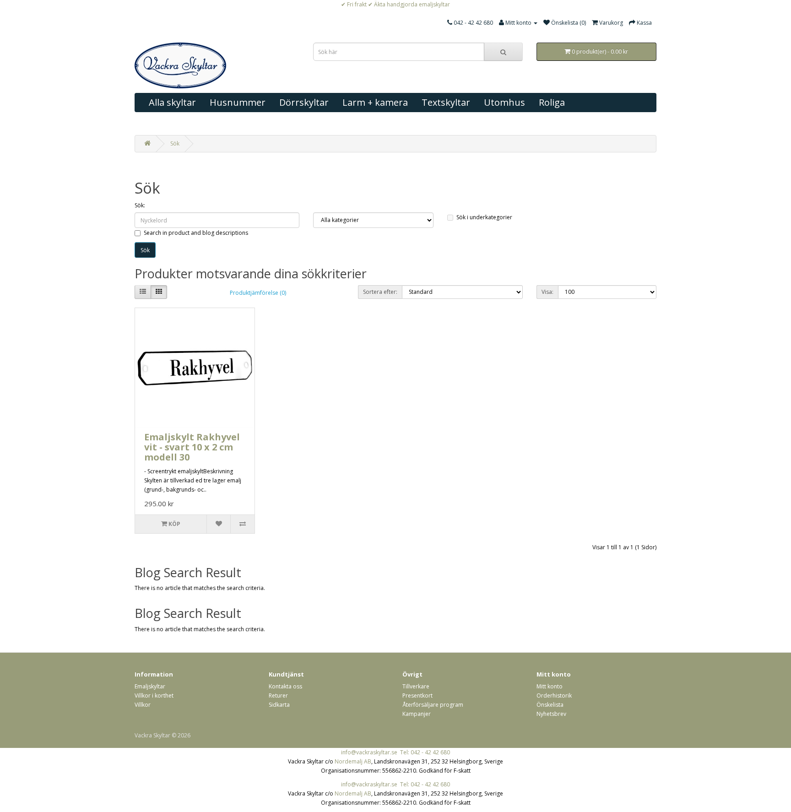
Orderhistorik (554, 695)
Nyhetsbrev (551, 714)
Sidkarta (279, 705)
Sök (174, 143)
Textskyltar (446, 102)
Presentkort (417, 695)
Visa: (547, 292)
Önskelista (549, 705)
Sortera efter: (380, 292)
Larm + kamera (375, 102)
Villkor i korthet (154, 695)
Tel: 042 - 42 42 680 (425, 752)
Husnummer (237, 102)
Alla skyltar (172, 102)
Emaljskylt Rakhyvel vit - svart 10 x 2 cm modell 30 (192, 447)
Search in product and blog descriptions (196, 233)
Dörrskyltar (304, 102)
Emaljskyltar (150, 686)
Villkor (143, 705)
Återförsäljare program (432, 705)
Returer (278, 695)
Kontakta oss (285, 686)
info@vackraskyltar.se (369, 752)
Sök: (140, 205)
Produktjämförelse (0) (258, 293)
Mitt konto (549, 686)
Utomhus (504, 102)
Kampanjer (416, 714)
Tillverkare (415, 686)
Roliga (552, 102)
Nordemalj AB (353, 761)
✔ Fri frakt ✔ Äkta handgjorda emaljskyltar (395, 4)
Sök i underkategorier (484, 217)
